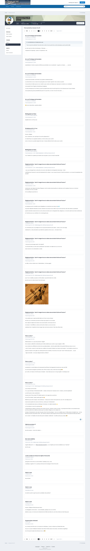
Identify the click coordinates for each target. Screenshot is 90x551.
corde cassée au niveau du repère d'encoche (37, 455)
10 (42, 30)
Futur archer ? (29, 335)
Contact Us (48, 546)
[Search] (83, 6)
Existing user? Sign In (73, 2)
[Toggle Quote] (27, 42)
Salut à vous (28, 472)
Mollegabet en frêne (30, 114)
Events (7, 50)
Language (37, 546)
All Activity (8, 28)
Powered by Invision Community (45, 549)
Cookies (53, 546)
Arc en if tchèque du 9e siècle (33, 35)
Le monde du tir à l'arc (30, 337)
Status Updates (78, 6)
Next (51, 30)
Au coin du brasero (30, 425)
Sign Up (82, 2)
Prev (27, 30)
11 (44, 30)
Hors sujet (28, 521)
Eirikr (40, 42)
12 (46, 30)
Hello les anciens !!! (30, 424)
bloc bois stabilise (30, 439)
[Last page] (54, 31)
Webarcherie (28, 473)
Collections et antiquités (31, 37)
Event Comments (9, 52)
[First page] (24, 31)
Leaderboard (18, 6)
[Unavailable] (36, 294)
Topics (7, 42)
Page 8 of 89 (59, 30)
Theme (42, 546)
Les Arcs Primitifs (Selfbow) (31, 115)
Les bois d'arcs (29, 440)
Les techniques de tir (30, 129)
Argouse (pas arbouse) (31, 520)
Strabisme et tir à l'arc (31, 128)
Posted (30, 39)
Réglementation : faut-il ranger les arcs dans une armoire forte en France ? (45, 164)
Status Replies (9, 36)
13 (48, 30)
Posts (7, 44)
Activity (12, 6)
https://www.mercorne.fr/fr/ (41, 444)
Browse (7, 6)
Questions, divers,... (30, 165)
